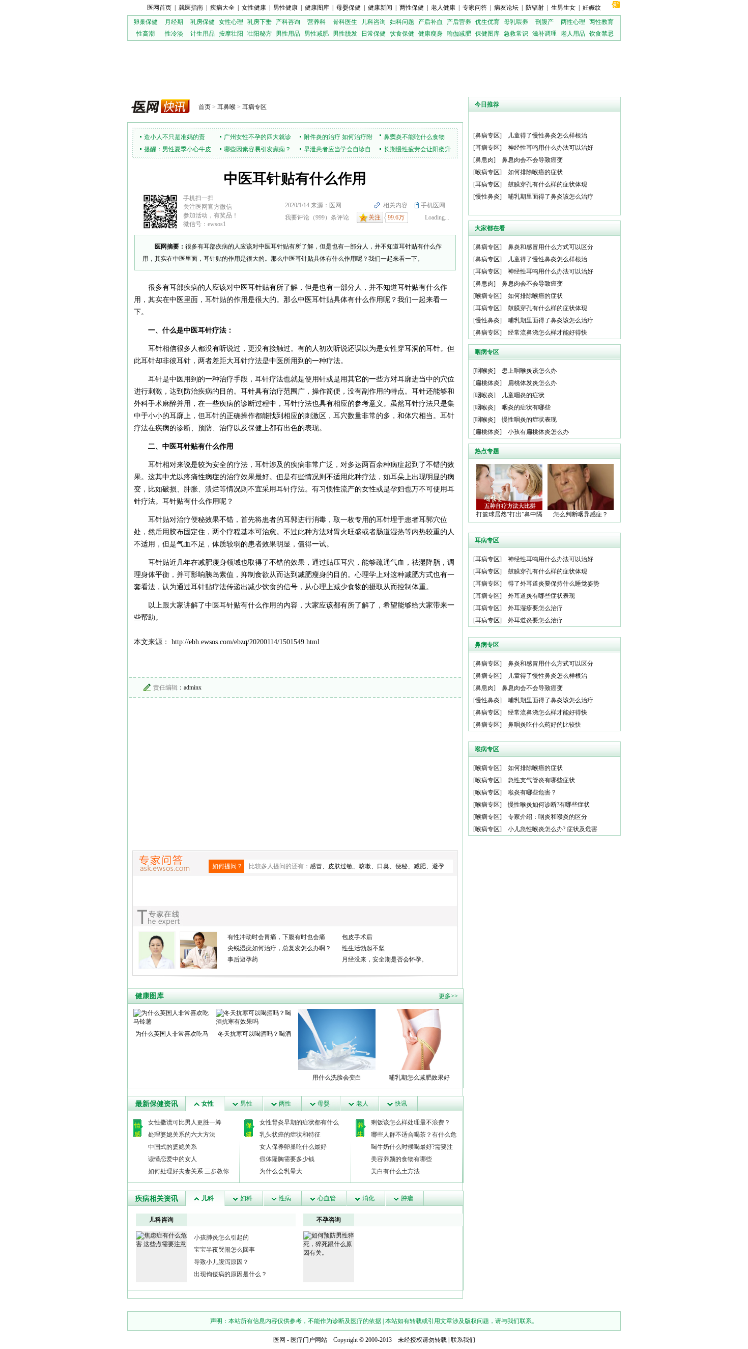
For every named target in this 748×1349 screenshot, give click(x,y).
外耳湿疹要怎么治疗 (535, 608)
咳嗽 (365, 866)
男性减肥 (316, 33)
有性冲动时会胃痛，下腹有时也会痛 (276, 937)
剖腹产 (544, 21)
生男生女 (563, 7)
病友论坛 (506, 7)
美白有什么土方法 (395, 1171)
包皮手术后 (357, 937)
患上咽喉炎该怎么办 (529, 370)
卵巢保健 (145, 21)
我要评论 (297, 217)
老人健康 (443, 7)
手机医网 (433, 205)
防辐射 (535, 7)
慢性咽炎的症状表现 (529, 419)
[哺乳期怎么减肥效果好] (419, 1038)
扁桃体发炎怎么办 (532, 383)
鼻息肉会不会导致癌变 (532, 159)
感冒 (316, 866)
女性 (208, 1103)
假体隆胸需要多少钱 (287, 1159)
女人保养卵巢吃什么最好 (293, 1146)
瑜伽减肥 (459, 33)
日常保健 (373, 33)
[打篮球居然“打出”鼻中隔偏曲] (509, 486)
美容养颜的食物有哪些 (401, 1159)
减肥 (420, 866)
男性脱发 (345, 33)
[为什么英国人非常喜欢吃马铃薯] (172, 1017)
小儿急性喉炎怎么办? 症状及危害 (552, 829)
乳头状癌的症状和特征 (290, 1134)
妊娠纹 (592, 7)
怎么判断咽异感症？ (580, 514)
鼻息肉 (484, 159)
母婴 (324, 1103)
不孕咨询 (329, 1219)
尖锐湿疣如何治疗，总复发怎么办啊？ (279, 948)
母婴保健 (348, 7)
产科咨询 (288, 21)
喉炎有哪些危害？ (532, 792)
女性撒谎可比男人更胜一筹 (184, 1122)
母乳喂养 (516, 21)
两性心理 (573, 21)
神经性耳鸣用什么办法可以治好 (550, 147)
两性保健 (411, 7)
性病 (285, 1198)
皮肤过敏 (340, 866)
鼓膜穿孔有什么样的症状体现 (547, 184)
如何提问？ (227, 866)
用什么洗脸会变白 (336, 1077)
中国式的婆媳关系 (172, 1146)
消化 (368, 1198)
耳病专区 (254, 107)
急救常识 (516, 33)
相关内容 (395, 205)
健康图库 (317, 7)
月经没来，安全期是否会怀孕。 (384, 959)
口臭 (383, 866)
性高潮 (145, 33)
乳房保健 (202, 21)
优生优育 (487, 21)
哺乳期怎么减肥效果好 (419, 1077)
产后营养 (459, 21)
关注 (374, 217)
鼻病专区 (487, 135)
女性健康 (254, 7)
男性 (246, 1103)
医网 (279, 1339)
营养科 (316, 21)
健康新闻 (380, 7)
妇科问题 (402, 21)
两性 (285, 1103)
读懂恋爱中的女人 (172, 1159)
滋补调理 (544, 33)
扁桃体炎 (487, 383)
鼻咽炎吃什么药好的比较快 (544, 724)
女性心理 (231, 21)
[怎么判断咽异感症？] (581, 486)
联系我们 (463, 1339)
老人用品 (573, 33)
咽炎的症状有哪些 (526, 407)
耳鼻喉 (226, 107)
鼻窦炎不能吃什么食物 (414, 137)
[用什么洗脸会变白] (337, 1038)
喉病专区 (487, 172)
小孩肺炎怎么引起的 (221, 1237)
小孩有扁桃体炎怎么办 (538, 431)
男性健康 (285, 7)
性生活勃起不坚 (363, 948)
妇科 (246, 1198)
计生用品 (202, 33)
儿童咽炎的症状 (523, 395)
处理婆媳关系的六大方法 (181, 1134)
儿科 (208, 1198)
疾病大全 (222, 7)
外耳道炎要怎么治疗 (535, 620)
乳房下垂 (259, 21)
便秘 (401, 866)
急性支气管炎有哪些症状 (541, 780)
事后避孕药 (242, 959)
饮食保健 (402, 33)
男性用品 (288, 33)
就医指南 (191, 7)
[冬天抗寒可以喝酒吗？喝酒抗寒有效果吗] (254, 1017)
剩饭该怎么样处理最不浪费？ (410, 1122)
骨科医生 (345, 21)
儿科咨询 (373, 21)
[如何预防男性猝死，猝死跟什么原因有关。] (328, 1243)
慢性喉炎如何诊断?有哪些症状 (549, 804)
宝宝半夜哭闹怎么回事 (224, 1249)
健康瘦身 (430, 33)
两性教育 (601, 21)
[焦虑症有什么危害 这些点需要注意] (161, 1239)
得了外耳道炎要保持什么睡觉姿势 (553, 583)
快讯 (401, 1103)
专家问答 (475, 7)
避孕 (438, 866)
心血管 (327, 1198)
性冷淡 (174, 33)
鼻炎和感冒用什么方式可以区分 (550, 247)
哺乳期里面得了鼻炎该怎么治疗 (550, 196)
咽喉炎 (484, 370)
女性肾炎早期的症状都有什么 (299, 1122)
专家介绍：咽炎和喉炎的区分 (547, 816)
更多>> (448, 996)
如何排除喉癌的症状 (535, 172)
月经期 (174, 21)
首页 (204, 107)
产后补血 (430, 21)
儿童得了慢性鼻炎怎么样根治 (547, 135)
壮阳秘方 (259, 33)
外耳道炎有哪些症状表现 (541, 595)
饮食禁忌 (601, 33)
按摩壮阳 (231, 33)
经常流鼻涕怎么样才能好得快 (547, 332)
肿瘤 (407, 1198)
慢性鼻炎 (487, 196)
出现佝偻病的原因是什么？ (230, 1274)
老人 (362, 1103)
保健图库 (487, 33)
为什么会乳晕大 (281, 1171)
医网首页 (159, 7)
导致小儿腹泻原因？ (221, 1261)
